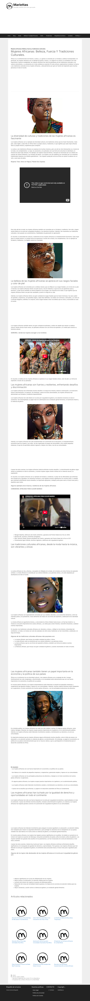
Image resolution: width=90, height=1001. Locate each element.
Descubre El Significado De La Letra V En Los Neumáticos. (26, 978)
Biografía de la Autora (60, 35)
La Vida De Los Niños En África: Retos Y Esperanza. (63, 918)
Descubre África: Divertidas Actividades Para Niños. (19, 941)
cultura (14, 975)
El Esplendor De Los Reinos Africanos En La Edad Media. (63, 941)
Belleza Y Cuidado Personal (31, 35)
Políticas (77, 35)
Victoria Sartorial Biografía (12, 990)
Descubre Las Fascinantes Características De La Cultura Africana (63, 965)
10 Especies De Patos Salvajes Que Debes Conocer (41, 965)
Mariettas (20, 5)
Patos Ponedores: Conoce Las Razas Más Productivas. (21, 965)
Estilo (41, 35)
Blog (14, 35)
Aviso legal (35, 990)
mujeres (22, 976)
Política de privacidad (38, 993)
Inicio (9, 35)
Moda (19, 35)
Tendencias (49, 35)
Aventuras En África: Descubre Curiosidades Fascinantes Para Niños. (42, 941)
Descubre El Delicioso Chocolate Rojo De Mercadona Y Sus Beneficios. (21, 918)
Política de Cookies (38, 995)
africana (14, 976)
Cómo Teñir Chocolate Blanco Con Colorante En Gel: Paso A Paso (41, 918)
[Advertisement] (45, 22)
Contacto (70, 35)
